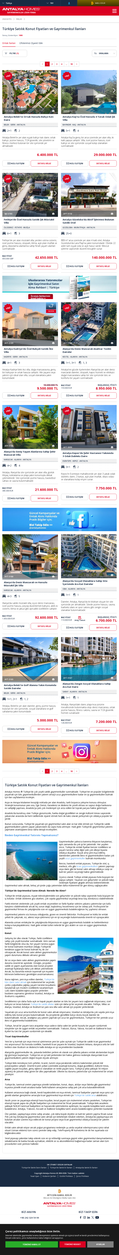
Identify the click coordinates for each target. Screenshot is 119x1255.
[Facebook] (80, 1217)
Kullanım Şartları (49, 1176)
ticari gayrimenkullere (87, 866)
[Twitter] (92, 1217)
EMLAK (19, 19)
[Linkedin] (88, 1217)
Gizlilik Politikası (66, 1176)
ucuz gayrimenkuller (75, 858)
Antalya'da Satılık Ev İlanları (87, 1167)
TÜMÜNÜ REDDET (72, 1244)
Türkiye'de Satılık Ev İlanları (61, 1167)
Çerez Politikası (82, 1176)
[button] (55, 90)
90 (72, 64)
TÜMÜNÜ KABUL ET (32, 1244)
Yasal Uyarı (34, 1176)
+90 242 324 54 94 (29, 1217)
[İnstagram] (84, 1217)
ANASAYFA (7, 19)
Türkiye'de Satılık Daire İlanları (34, 1167)
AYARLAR (100, 1244)
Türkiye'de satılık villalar (42, 1004)
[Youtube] (97, 1217)
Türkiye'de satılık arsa (85, 1095)
